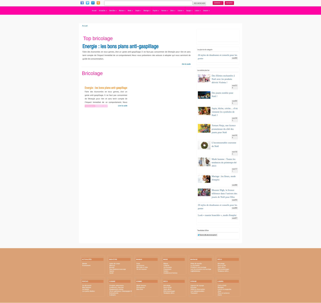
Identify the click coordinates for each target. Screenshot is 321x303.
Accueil (94, 11)
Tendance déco (169, 293)
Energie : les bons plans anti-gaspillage (121, 47)
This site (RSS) (104, 4)
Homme (164, 11)
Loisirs (197, 11)
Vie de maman (141, 269)
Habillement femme (170, 273)
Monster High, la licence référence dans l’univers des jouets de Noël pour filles (224, 193)
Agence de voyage (197, 285)
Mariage (146, 11)
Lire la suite (122, 106)
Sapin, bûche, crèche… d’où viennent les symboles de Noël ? (225, 111)
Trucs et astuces (224, 293)
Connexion (217, 3)
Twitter (93, 3)
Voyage (188, 11)
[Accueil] (82, 6)
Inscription (229, 3)
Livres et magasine (224, 289)
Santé (111, 273)
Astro (220, 295)
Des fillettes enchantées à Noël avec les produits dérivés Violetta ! (223, 79)
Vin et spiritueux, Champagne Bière (122, 291)
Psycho (155, 11)
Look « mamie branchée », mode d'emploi (217, 215)
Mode (130, 11)
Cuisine (180, 11)
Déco (172, 11)
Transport (194, 293)
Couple (137, 11)
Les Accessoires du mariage (201, 269)
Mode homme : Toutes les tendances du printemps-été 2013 (224, 162)
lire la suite (186, 64)
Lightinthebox (195, 271)
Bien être (112, 11)
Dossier (205, 11)
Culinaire (112, 295)
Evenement (86, 265)
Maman (121, 11)
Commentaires (89, 106)
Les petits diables (88, 291)
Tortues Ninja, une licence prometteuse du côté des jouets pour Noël (224, 128)
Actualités (102, 11)
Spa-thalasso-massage (117, 269)
